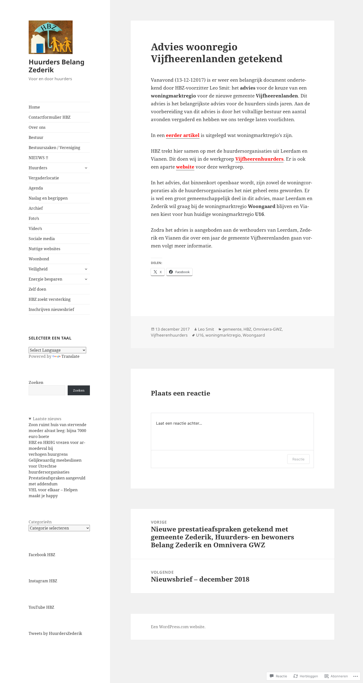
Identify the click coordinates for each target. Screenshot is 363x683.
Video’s (35, 228)
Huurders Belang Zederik (56, 65)
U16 (199, 335)
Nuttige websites (44, 248)
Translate (70, 356)
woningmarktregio (223, 335)
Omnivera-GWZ (267, 329)
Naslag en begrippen (48, 198)
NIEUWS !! (38, 157)
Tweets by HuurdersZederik (55, 633)
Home (34, 107)
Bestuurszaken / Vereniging (54, 147)
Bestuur (36, 137)
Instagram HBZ (43, 581)
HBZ (247, 329)
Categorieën (40, 522)
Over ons (37, 127)
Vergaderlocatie (44, 178)
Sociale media (42, 238)
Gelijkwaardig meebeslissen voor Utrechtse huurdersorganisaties (55, 466)
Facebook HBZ (42, 554)
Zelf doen (37, 289)
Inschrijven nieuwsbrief (51, 309)
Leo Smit (206, 329)
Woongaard (254, 335)
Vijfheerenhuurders (169, 335)
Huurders (38, 168)
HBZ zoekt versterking (50, 299)
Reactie (298, 459)
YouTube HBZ (41, 607)
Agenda (36, 188)
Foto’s (34, 218)
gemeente (232, 329)
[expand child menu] (86, 168)
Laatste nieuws (47, 418)
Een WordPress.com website (177, 626)
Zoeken (36, 382)
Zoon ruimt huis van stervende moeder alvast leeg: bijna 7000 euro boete (57, 430)
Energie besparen (45, 279)
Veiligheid (38, 269)
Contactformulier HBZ (49, 117)
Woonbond (39, 259)
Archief (36, 208)
